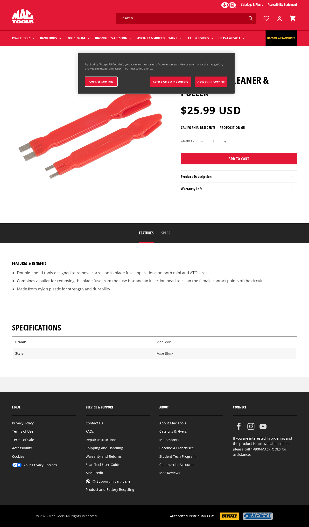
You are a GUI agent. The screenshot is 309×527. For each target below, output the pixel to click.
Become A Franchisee (176, 448)
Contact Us (94, 423)
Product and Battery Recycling (110, 489)
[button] (292, 18)
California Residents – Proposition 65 (213, 127)
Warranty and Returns (104, 456)
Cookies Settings (101, 81)
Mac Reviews (169, 473)
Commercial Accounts (176, 464)
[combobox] (186, 18)
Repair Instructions (101, 439)
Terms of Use (22, 431)
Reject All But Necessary (171, 81)
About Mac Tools (172, 423)
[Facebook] (239, 426)
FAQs (90, 431)
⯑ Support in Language (111, 481)
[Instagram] (251, 426)
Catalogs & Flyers (252, 4)
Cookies (18, 456)
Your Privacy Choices (40, 465)
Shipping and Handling (104, 448)
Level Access (228, 5)
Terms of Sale (23, 439)
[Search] (250, 18)
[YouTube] (263, 426)
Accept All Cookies (211, 81)
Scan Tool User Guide (103, 464)
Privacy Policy (23, 423)
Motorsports (169, 439)
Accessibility (22, 448)
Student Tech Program (177, 456)
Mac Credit (94, 473)
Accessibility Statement (282, 4)
